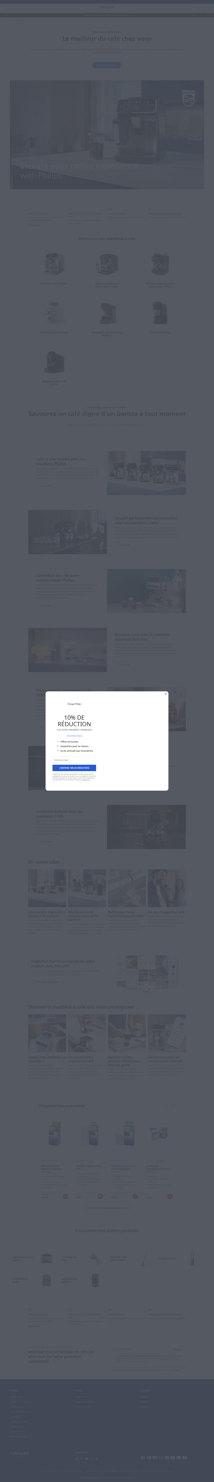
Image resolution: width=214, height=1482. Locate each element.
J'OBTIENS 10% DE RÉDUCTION (74, 768)
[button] (165, 693)
